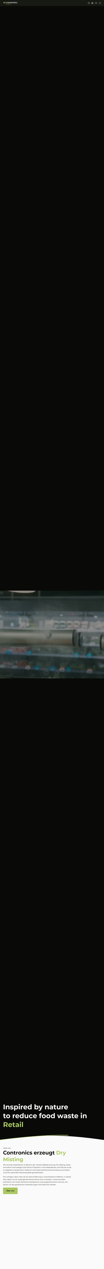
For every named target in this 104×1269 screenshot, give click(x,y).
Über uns (10, 1191)
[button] (96, 3)
